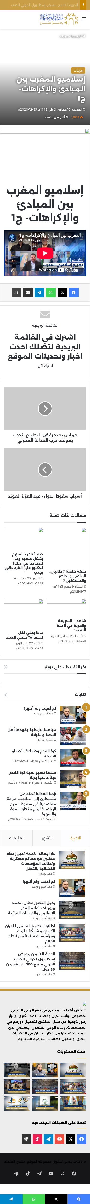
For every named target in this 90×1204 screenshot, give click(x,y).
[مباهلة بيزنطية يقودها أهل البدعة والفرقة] (73, 736)
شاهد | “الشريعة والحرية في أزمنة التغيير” (71, 625)
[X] (62, 292)
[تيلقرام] (39, 292)
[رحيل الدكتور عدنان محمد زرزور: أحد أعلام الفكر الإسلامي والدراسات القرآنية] (72, 910)
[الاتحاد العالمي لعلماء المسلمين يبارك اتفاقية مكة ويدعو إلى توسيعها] (45, 1103)
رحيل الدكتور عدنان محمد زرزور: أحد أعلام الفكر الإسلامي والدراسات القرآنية (31, 908)
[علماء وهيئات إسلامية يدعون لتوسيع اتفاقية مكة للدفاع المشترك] (73, 1103)
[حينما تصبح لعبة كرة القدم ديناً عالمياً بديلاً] (73, 779)
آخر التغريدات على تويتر (65, 667)
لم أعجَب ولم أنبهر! (40, 708)
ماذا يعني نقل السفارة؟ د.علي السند (24, 635)
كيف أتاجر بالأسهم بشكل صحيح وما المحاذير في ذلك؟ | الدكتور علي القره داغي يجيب (24, 563)
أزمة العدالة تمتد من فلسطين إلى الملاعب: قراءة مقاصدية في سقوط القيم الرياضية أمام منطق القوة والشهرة (31, 804)
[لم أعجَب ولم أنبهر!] (73, 715)
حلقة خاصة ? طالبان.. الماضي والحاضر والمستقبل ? (67, 576)
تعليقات (16, 838)
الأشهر (47, 838)
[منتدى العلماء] (59, 19)
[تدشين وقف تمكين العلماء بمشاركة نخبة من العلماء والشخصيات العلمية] (17, 1086)
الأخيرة (75, 838)
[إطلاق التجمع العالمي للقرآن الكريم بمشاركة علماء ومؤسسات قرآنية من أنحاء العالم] (72, 933)
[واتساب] (51, 292)
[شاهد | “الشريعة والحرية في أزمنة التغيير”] (66, 607)
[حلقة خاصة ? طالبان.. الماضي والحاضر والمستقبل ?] (66, 547)
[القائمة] (84, 21)
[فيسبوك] (74, 292)
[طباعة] (16, 292)
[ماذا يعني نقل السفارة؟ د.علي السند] (23, 613)
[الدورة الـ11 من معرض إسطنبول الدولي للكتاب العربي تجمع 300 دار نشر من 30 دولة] (72, 961)
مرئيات (63, 36)
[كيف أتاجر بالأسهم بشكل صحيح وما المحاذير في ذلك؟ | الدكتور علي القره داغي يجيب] (23, 539)
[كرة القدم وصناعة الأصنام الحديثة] (73, 758)
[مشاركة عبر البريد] (28, 292)
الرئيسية (76, 36)
